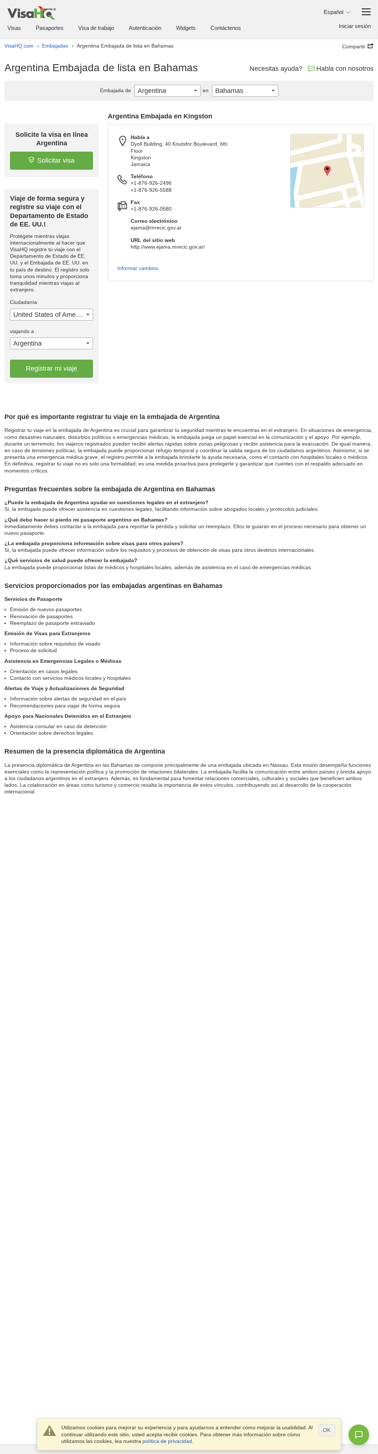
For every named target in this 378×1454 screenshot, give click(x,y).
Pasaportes (49, 28)
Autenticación (145, 28)
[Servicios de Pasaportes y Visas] (31, 13)
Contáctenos (225, 28)
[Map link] (327, 171)
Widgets (186, 28)
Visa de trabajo (96, 28)
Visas (14, 28)
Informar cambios (137, 268)
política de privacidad (167, 1441)
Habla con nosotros (345, 68)
